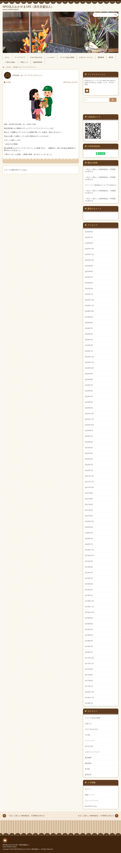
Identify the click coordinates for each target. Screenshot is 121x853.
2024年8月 (89, 322)
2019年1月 (89, 595)
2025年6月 (89, 283)
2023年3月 (89, 408)
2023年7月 (89, 385)
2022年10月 (89, 425)
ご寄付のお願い (10, 62)
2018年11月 (89, 606)
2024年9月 (89, 317)
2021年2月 (89, 516)
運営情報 (101, 57)
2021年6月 (89, 504)
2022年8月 (89, 430)
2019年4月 (89, 584)
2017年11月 (89, 663)
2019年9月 (89, 561)
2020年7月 (89, 533)
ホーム (7, 57)
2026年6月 (89, 243)
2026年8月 (89, 232)
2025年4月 (89, 288)
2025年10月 (89, 260)
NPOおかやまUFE (71, 82)
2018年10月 (89, 612)
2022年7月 (89, 436)
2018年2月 (89, 646)
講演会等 (88, 774)
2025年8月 (89, 271)
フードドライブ (20, 57)
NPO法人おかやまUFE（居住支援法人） (16, 845)
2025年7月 (89, 277)
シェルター (51, 57)
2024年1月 (89, 351)
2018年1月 (89, 652)
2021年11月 (89, 482)
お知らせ (88, 723)
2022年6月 (89, 442)
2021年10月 (89, 487)
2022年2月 (89, 464)
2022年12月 (89, 413)
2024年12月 (89, 300)
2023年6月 (89, 391)
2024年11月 (89, 305)
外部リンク (24, 62)
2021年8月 (89, 499)
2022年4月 (89, 453)
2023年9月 (89, 373)
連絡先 (87, 91)
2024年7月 (89, 328)
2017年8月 (89, 675)
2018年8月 (89, 624)
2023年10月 (89, 368)
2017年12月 (89, 658)
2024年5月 (89, 339)
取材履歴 (88, 757)
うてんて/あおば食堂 (67, 57)
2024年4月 (89, 345)
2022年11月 (89, 419)
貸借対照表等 (37, 62)
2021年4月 (89, 510)
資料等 (111, 57)
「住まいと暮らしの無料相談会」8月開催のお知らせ (100, 178)
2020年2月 (89, 538)
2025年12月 (89, 249)
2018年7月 (89, 629)
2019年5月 (89, 578)
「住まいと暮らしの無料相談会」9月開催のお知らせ (100, 170)
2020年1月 (89, 544)
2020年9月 (89, 527)
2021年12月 (89, 476)
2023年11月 (89, 362)
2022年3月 (89, 459)
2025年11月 (89, 254)
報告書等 (88, 763)
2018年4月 (89, 641)
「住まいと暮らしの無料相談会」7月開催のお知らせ (100, 192)
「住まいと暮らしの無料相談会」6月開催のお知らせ (100, 200)
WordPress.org (91, 806)
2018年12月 (89, 601)
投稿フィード (90, 795)
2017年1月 (89, 686)
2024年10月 (89, 311)
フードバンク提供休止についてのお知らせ (100, 185)
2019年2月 (89, 590)
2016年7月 (89, 703)
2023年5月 (89, 396)
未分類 (8, 82)
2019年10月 (89, 555)
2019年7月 (89, 572)
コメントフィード (91, 800)
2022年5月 (89, 447)
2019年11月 (89, 550)
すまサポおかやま (36, 57)
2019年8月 (89, 567)
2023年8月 (89, 379)
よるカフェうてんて (86, 57)
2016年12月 (89, 692)
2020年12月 (89, 521)
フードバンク (90, 740)
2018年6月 (89, 635)
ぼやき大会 (89, 746)
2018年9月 (89, 618)
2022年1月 (89, 470)
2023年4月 (89, 402)
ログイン (88, 789)
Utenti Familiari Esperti (10, 847)
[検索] (113, 100)
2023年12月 (89, 357)
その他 (87, 735)
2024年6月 (89, 334)
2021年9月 (89, 493)
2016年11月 (89, 697)
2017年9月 (89, 669)
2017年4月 (89, 680)
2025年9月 (89, 266)
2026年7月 (89, 237)
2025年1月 (89, 294)
